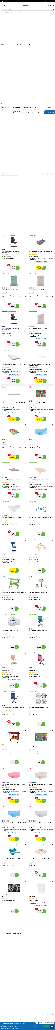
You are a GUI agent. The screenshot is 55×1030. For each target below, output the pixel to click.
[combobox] (9, 174)
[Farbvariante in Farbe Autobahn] (29, 401)
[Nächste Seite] (52, 174)
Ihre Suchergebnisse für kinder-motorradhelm (14, 12)
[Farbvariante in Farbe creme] (35, 439)
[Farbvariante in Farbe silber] (8, 782)
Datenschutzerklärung (6, 1028)
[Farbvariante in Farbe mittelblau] (4, 782)
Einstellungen (15, 1028)
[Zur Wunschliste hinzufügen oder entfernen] (25, 235)
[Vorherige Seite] (43, 174)
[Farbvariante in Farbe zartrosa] (6, 288)
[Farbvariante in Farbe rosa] (31, 439)
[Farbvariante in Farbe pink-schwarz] (4, 249)
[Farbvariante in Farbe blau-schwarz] (2, 249)
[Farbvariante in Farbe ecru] (6, 782)
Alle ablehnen (36, 1026)
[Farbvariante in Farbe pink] (31, 628)
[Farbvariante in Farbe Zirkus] (31, 401)
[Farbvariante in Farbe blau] (29, 439)
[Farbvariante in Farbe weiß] (33, 439)
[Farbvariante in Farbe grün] (2, 288)
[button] (5, 5)
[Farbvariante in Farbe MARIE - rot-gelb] (4, 590)
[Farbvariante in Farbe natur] (4, 288)
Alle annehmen (48, 1026)
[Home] (26, 5)
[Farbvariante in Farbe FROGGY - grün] (2, 590)
